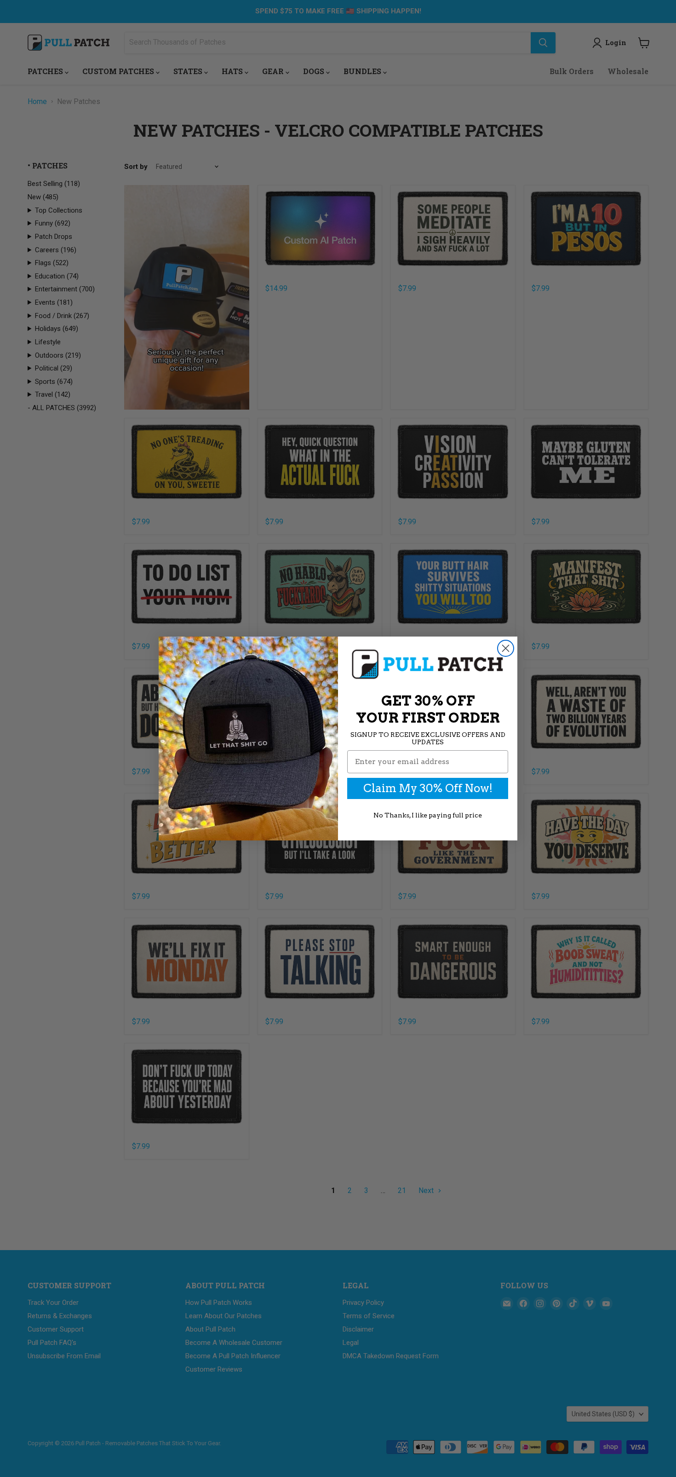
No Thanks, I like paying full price (427, 815)
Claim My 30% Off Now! (428, 788)
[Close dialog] (506, 648)
